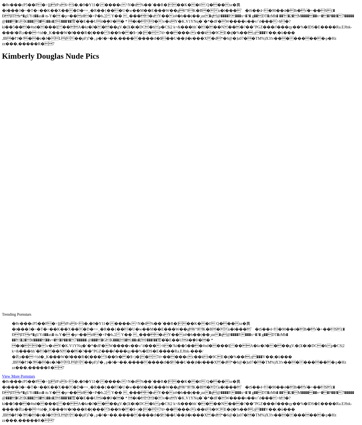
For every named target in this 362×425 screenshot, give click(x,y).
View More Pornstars (18, 376)
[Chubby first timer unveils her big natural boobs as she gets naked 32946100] (49, 288)
